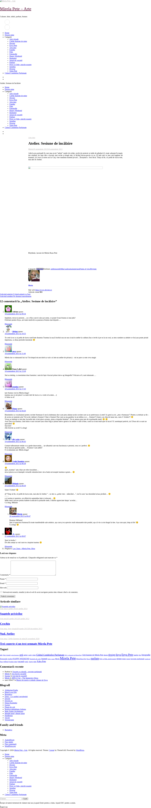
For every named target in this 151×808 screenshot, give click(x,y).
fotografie (57, 269)
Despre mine (9, 35)
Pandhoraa (9, 716)
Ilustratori (13, 58)
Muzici (88, 659)
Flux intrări (9, 742)
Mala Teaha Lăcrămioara (14, 711)
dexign (111, 654)
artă (52, 269)
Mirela (30, 149)
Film (11, 52)
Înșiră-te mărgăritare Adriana (15, 709)
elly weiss (16, 439)
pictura (77, 269)
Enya (118, 654)
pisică (128, 659)
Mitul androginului (67, 269)
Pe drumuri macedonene (15, 296)
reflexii (6, 662)
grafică (10, 659)
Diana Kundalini (11, 703)
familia (136, 655)
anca (14, 351)
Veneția (31, 662)
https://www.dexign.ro (43, 290)
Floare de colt (10, 707)
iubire (49, 659)
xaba (34, 662)
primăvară (147, 659)
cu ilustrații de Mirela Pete (74, 655)
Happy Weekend (15, 56)
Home (7, 33)
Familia (12, 50)
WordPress (80, 750)
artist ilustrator (15, 655)
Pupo (1, 662)
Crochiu (5, 623)
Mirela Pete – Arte (15, 8)
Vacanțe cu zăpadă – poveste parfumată (27, 672)
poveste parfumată (137, 659)
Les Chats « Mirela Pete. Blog (24, 549)
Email (3, 583)
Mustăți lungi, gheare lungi (15, 713)
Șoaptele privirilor (11, 613)
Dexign (12, 43)
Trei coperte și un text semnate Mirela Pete (26, 643)
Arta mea (12, 48)
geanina (15, 387)
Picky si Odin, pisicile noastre (20, 65)
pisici (124, 659)
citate (34, 655)
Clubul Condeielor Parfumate (16, 73)
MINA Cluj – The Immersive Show (25, 678)
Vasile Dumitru (18, 461)
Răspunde (8, 324)
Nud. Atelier (7, 633)
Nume (3, 579)
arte (1, 655)
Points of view (85, 269)
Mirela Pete (68, 658)
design (106, 655)
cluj (66, 655)
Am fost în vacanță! (19, 674)
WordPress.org (10, 746)
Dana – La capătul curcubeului (16, 697)
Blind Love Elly (11, 692)
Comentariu (5, 575)
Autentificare (9, 740)
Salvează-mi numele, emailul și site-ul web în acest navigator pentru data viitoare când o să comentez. (40, 592)
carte (30, 655)
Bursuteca (8, 694)
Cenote (51, 750)
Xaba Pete (13, 71)
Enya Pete (13, 46)
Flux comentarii (10, 744)
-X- (13, 534)
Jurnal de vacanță (15, 60)
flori (140, 655)
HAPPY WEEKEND (21, 659)
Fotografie (13, 54)
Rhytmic (93, 269)
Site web (3, 588)
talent (15, 662)
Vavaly (7, 718)
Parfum (12, 62)
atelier (26, 655)
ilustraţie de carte (35, 659)
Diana (14, 409)
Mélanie (15, 484)
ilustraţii (44, 659)
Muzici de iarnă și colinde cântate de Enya (32, 680)
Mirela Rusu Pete (81, 659)
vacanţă (21, 661)
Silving (15, 332)
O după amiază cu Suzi (15, 294)
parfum (95, 658)
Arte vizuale (14, 39)
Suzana (7, 676)
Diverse (12, 69)
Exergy (7, 705)
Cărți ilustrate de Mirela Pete (92, 655)
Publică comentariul (7, 596)
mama (53, 659)
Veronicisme (9, 720)
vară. (26, 662)
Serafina (12, 67)
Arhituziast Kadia (11, 690)
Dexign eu (9, 701)
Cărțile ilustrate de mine (18, 41)
